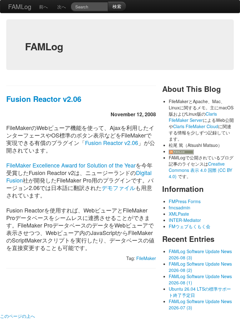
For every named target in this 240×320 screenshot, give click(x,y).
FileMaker (146, 258)
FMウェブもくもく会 (189, 226)
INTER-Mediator (185, 220)
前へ (43, 6)
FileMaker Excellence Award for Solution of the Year (71, 165)
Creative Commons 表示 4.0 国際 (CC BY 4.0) (200, 170)
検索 (116, 6)
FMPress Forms (185, 201)
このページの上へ (17, 316)
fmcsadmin (179, 207)
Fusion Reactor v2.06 (43, 98)
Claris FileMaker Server (193, 117)
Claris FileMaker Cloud (195, 126)
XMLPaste (179, 214)
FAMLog (19, 6)
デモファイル (118, 187)
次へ (61, 6)
